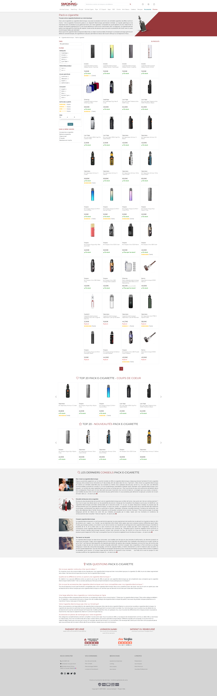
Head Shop (74, 9)
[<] (56, 396)
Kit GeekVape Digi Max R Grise (110, 102)
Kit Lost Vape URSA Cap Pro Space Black (111, 137)
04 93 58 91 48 (65, 661)
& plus (69, 104)
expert (64, 80)
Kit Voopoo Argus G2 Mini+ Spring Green (111, 209)
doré (64, 97)
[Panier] (154, 4)
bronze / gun (66, 95)
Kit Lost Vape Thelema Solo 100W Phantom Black (149, 102)
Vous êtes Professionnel (141, 669)
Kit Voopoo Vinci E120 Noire (130, 244)
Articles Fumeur (64, 9)
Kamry (64, 59)
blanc (64, 91)
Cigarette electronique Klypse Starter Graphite (129, 66)
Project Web (121, 689)
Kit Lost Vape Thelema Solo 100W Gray (130, 102)
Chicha (118, 9)
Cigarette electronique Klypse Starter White (148, 66)
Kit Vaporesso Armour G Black (129, 137)
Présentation (138, 661)
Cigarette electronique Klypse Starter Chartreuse (110, 66)
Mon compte (88, 663)
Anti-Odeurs (125, 9)
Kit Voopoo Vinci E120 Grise (111, 244)
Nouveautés (147, 9)
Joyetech (65, 57)
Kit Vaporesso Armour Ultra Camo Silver (130, 173)
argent (64, 89)
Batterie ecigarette (65, 134)
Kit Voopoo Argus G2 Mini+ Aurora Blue (92, 209)
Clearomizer (63, 136)
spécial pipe (66, 83)
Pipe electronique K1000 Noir (148, 352)
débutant (65, 78)
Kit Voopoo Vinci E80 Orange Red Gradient (109, 281)
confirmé (65, 76)
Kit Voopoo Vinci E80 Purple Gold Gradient (130, 352)
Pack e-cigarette (79, 37)
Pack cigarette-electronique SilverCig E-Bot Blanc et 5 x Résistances (130, 282)
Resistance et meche (65, 140)
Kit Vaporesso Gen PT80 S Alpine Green (149, 316)
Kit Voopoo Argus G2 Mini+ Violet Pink (130, 209)
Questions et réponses (116, 661)
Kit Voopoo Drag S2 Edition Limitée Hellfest (111, 352)
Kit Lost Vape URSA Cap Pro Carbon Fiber (92, 137)
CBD (113, 9)
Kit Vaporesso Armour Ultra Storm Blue (149, 173)
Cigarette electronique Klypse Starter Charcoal (91, 66)
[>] (161, 396)
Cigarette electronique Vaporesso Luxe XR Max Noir (130, 316)
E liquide (62, 138)
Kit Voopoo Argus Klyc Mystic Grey (148, 209)
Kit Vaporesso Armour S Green (91, 173)
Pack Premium (139, 666)
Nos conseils (113, 666)
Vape (109, 9)
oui (63, 70)
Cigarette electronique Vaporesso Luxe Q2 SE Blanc (111, 316)
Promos (155, 9)
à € (71, 117)
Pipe (96, 9)
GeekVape (65, 53)
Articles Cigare (89, 9)
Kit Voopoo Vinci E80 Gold (149, 244)
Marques (139, 9)
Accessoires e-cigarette (66, 132)
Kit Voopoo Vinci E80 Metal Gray (92, 281)
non (64, 68)
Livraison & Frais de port (91, 669)
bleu (63, 93)
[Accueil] (59, 37)
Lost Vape (65, 61)
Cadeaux (133, 9)
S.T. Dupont (102, 9)
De (60, 117)
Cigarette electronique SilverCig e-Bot (90, 102)
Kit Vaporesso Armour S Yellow (110, 173)
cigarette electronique (80, 21)
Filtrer (70, 124)
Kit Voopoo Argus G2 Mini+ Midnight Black (92, 352)
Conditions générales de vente (119, 680)
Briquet (81, 9)
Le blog (112, 663)
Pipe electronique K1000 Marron (148, 281)
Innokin (64, 55)
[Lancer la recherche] (130, 4)
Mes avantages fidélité (91, 666)
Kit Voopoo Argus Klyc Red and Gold (92, 245)
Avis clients (113, 669)
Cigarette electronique (68, 37)
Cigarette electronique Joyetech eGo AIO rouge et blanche (92, 317)
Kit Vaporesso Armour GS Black (148, 137)
